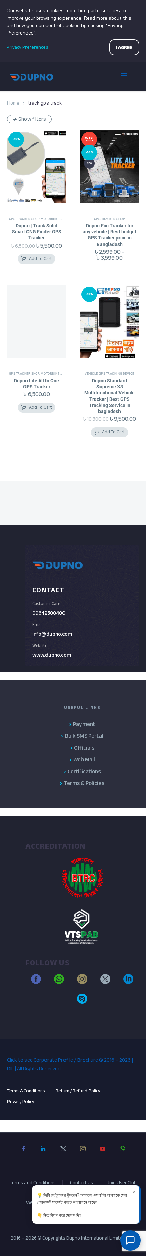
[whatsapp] (59, 982)
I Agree (124, 47)
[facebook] (36, 982)
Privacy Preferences (27, 47)
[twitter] (105, 982)
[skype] (82, 1002)
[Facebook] (24, 1154)
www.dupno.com (51, 655)
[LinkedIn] (43, 1154)
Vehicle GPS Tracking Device (109, 373)
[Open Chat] (130, 1240)
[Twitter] (63, 1154)
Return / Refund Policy (78, 1091)
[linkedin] (128, 982)
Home (13, 103)
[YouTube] (102, 1154)
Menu (129, 77)
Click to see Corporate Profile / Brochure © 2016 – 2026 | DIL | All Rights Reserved (70, 1064)
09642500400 (48, 613)
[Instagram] (83, 1154)
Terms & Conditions (26, 1091)
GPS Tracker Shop (24, 219)
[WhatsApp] (122, 1154)
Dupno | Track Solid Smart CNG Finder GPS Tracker (36, 232)
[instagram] (82, 982)
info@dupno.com (52, 634)
